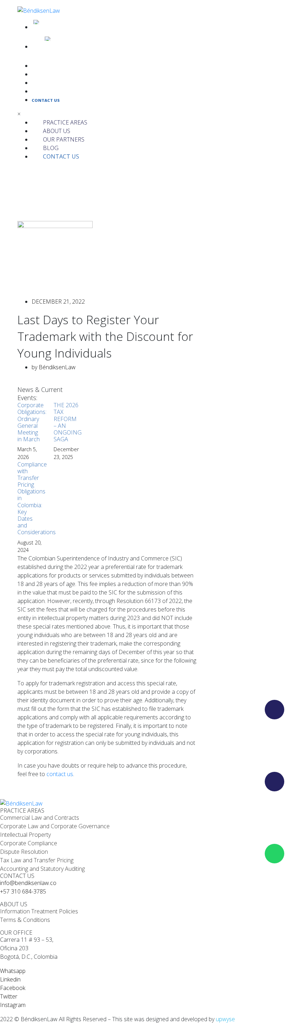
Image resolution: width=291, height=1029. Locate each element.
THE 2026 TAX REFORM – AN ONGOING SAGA (68, 422)
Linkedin (10, 979)
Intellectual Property (25, 835)
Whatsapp (13, 971)
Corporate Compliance (28, 843)
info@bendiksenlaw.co (28, 883)
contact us (59, 774)
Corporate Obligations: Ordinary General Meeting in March (31, 422)
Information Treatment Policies (39, 911)
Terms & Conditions (25, 920)
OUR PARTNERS (48, 83)
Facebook (12, 988)
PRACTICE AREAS (49, 66)
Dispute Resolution (24, 852)
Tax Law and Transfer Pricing (36, 860)
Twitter (8, 996)
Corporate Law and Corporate (38, 826)
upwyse (225, 1019)
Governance (94, 826)
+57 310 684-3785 (23, 891)
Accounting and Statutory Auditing (42, 869)
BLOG (37, 91)
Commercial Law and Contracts (39, 817)
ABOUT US (42, 74)
